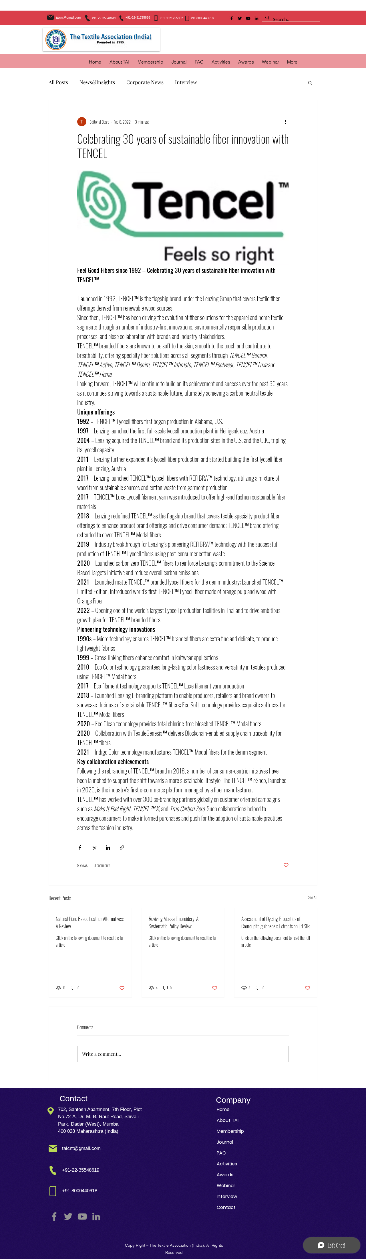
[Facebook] (231, 18)
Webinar (226, 1185)
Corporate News (145, 82)
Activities (227, 1164)
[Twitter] (239, 18)
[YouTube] (248, 18)
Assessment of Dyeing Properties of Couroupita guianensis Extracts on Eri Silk (275, 922)
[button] (221, 62)
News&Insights (97, 82)
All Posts (58, 82)
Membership (230, 1131)
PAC (221, 1153)
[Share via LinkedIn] (108, 847)
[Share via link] (122, 847)
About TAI (227, 1120)
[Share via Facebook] (80, 847)
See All (312, 897)
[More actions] (285, 121)
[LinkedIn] (256, 18)
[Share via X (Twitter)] (94, 847)
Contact (226, 1207)
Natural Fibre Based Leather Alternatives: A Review (90, 922)
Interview (186, 82)
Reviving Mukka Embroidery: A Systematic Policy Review (173, 922)
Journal (225, 1142)
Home (223, 1109)
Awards (225, 1174)
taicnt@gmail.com (68, 17)
